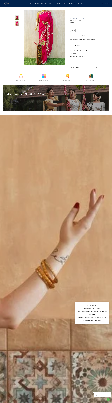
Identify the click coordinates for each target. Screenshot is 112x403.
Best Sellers (71, 3)
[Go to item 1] (17, 17)
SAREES (31, 3)
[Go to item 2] (17, 23)
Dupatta (51, 3)
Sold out (83, 35)
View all (57, 102)
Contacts (79, 3)
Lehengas (44, 3)
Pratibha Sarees (74, 16)
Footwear (58, 3)
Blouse (37, 3)
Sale (64, 3)
